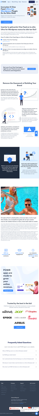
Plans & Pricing (15, 1)
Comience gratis (7, 22)
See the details (32, 68)
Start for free (32, 1)
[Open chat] (36, 413)
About (20, 1)
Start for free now (6, 41)
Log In (37, 1)
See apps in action (8, 290)
